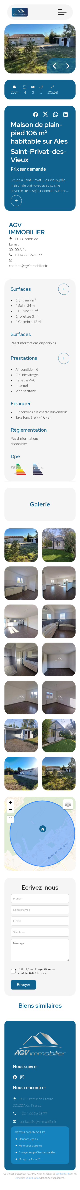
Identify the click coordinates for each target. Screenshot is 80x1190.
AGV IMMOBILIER (27, 228)
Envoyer (23, 985)
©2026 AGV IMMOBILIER (30, 1132)
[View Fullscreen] (10, 819)
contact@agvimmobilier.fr (28, 265)
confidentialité (63, 1173)
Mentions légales (28, 1139)
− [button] (10, 809)
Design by (29, 1159)
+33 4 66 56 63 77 (28, 255)
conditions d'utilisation (28, 1177)
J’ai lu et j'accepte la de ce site (36, 971)
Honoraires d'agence (30, 1145)
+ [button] (10, 802)
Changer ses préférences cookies (36, 1152)
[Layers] (68, 804)
